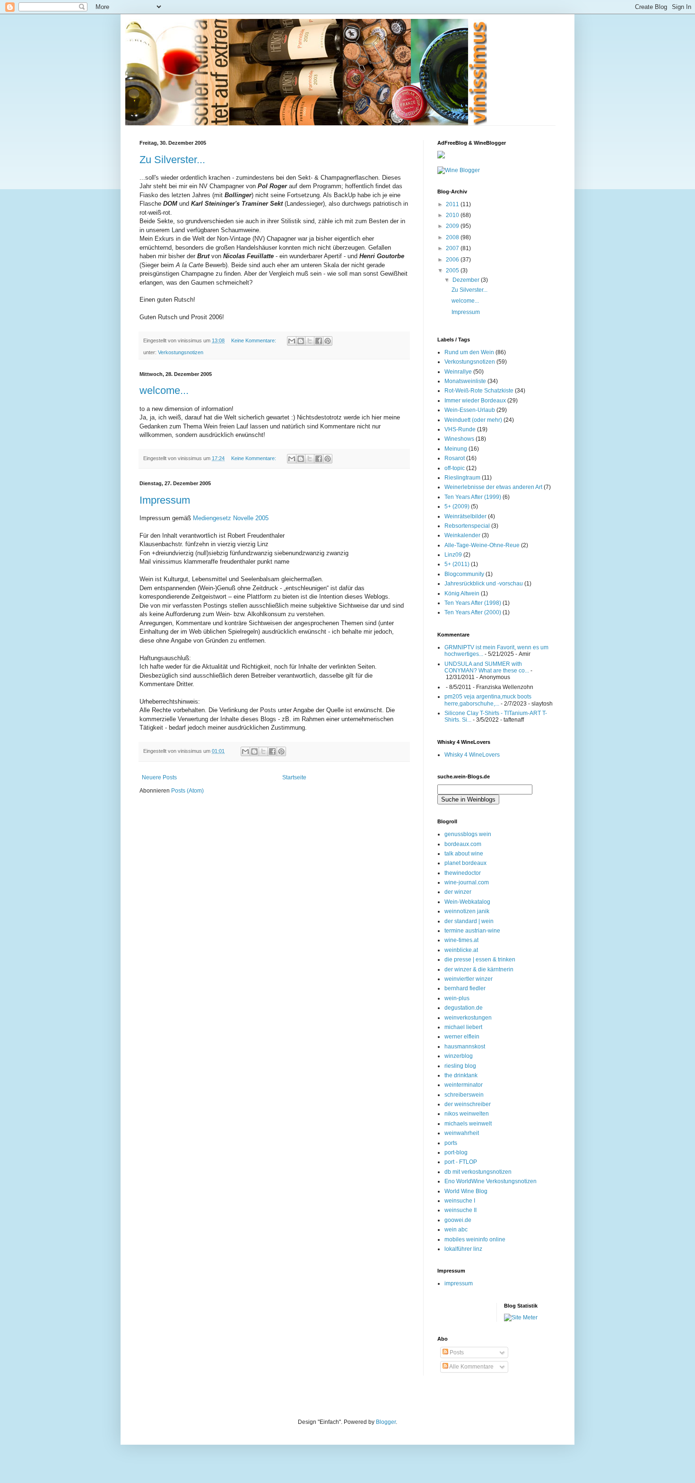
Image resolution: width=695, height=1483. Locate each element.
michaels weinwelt (468, 1123)
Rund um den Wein (469, 352)
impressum (458, 1283)
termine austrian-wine (472, 930)
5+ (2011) (456, 564)
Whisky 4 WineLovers (472, 754)
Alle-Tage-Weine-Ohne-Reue (482, 545)
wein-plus (456, 998)
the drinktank (461, 1075)
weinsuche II (460, 1210)
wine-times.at (461, 940)
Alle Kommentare (471, 1366)
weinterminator (463, 1085)
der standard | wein (469, 921)
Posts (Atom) (187, 790)
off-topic (454, 468)
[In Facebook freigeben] (318, 341)
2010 (453, 215)
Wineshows (459, 439)
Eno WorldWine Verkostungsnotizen (490, 1181)
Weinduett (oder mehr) (473, 420)
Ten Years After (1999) (472, 497)
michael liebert (463, 1027)
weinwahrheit (461, 1133)
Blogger (386, 1422)
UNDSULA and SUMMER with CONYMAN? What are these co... (486, 667)
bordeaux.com (462, 844)
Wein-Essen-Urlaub (469, 410)
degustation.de (463, 1007)
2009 (453, 226)
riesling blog (460, 1066)
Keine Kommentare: (254, 340)
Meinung (455, 448)
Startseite (294, 777)
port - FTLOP (460, 1162)
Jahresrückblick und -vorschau (483, 583)
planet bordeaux (465, 863)
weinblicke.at (461, 950)
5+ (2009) (456, 506)
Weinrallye (458, 371)
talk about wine (463, 853)
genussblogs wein (467, 834)
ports (450, 1143)
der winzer (457, 892)
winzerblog (458, 1056)
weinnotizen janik (466, 911)
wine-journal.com (466, 882)
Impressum (164, 500)
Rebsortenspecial (467, 526)
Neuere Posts (159, 777)
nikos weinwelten (466, 1113)
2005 (453, 270)
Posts (456, 1352)
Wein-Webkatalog (467, 902)
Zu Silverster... (172, 160)
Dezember (466, 280)
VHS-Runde (460, 429)
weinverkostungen (468, 1017)
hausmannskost (464, 1046)
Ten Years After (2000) (472, 612)
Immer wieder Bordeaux (475, 400)
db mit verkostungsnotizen (478, 1172)
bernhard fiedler (465, 988)
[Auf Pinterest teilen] (327, 341)
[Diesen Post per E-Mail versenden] (291, 341)
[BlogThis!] (300, 341)
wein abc (456, 1229)
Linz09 (453, 554)
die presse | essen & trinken (479, 959)
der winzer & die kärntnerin (478, 969)
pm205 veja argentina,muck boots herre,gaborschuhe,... (487, 700)
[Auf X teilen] (309, 341)
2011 (453, 204)
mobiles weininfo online (474, 1239)
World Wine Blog (465, 1191)
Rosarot (454, 458)
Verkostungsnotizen (180, 352)
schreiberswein (464, 1094)
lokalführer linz (463, 1249)
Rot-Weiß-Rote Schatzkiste (478, 390)
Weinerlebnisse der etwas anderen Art (493, 487)
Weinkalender (462, 535)
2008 (453, 237)
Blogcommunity (464, 574)
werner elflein (461, 1036)
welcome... (164, 390)
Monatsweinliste (465, 381)
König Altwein (461, 593)
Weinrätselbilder (465, 516)
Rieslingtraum (462, 477)
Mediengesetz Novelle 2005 (231, 518)
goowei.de (457, 1220)
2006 (453, 259)
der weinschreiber (467, 1104)
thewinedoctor (462, 873)
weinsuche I (459, 1200)
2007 (453, 248)
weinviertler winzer (468, 979)
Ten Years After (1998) (472, 603)
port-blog (456, 1152)
